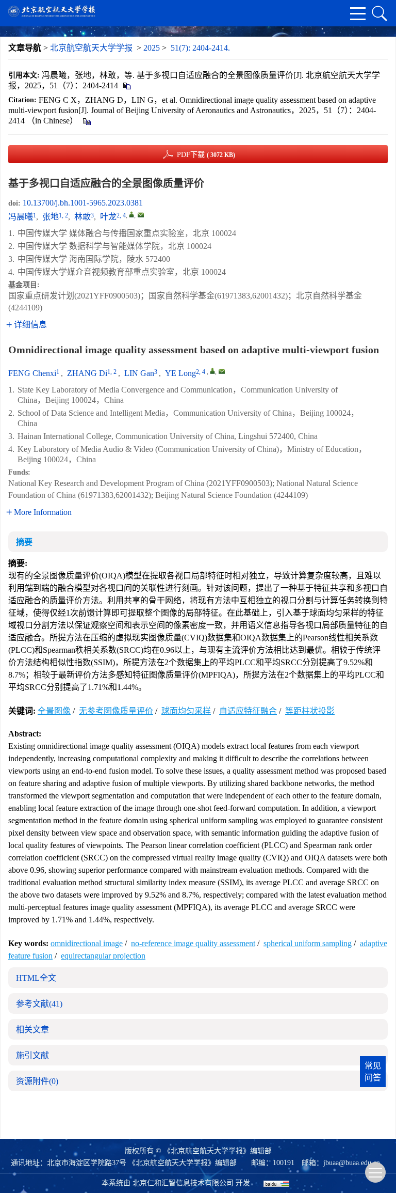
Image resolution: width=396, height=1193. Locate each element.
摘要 (24, 542)
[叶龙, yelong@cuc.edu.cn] (131, 214)
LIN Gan (139, 373)
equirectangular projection (103, 955)
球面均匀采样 (186, 711)
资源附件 (37, 1081)
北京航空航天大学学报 (91, 47)
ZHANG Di (87, 373)
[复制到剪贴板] (126, 85)
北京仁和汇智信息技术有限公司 (183, 1183)
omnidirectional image (87, 943)
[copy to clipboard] (86, 120)
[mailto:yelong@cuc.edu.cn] (140, 214)
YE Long (180, 373)
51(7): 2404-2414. (200, 47)
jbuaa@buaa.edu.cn (351, 1163)
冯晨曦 (20, 216)
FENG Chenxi (32, 373)
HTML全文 (36, 978)
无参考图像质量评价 (116, 711)
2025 (151, 47)
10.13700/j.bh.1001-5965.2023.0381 (83, 202)
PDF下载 (206, 155)
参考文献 (39, 1003)
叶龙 (108, 216)
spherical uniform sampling (307, 943)
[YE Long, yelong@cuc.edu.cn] (212, 371)
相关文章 (32, 1029)
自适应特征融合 (248, 711)
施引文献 (32, 1055)
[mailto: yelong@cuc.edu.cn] (221, 371)
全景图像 (54, 711)
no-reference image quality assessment (193, 943)
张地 (50, 216)
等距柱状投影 (310, 711)
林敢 (82, 216)
